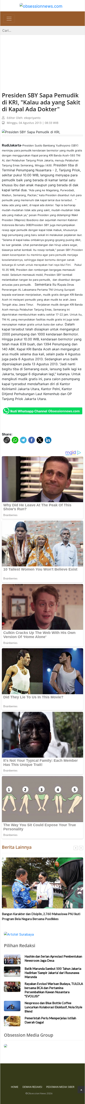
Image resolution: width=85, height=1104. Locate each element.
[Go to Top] (81, 1089)
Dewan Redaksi (32, 1087)
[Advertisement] (42, 59)
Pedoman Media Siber (60, 1087)
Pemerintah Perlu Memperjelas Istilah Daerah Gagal (50, 1020)
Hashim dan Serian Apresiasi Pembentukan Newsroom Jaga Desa (53, 958)
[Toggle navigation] (9, 19)
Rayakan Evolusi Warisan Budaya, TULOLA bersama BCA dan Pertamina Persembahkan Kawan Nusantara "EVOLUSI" (54, 990)
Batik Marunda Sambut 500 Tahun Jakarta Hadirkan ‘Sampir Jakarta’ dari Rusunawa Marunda (42, 916)
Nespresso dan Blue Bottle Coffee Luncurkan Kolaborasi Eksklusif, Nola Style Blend (53, 1007)
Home (14, 1087)
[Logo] (41, 5)
